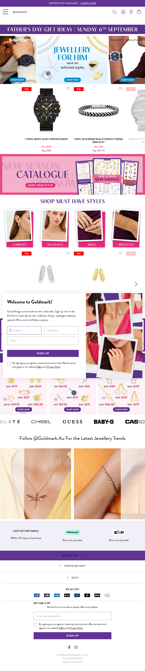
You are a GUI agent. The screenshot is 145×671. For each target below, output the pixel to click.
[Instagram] (76, 647)
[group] (72, 3)
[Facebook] (69, 647)
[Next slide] (136, 120)
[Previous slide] (9, 120)
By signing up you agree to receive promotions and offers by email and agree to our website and (44, 365)
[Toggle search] (115, 11)
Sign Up (43, 353)
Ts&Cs (39, 367)
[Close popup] (137, 297)
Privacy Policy (54, 367)
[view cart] (139, 12)
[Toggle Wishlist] (68, 88)
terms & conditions (72, 662)
